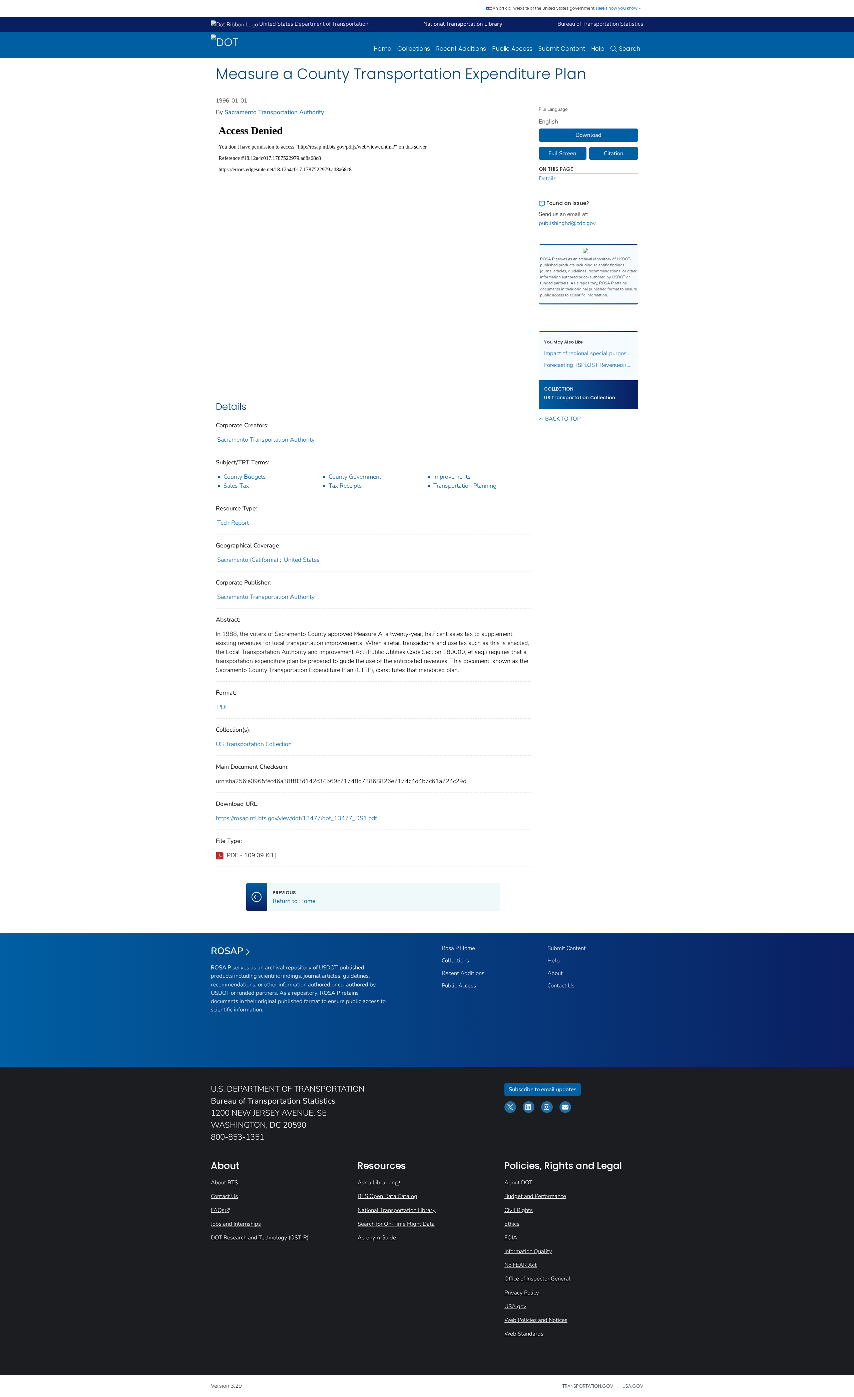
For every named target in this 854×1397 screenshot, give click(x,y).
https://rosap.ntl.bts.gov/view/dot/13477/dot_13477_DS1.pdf (296, 818)
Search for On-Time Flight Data (396, 1224)
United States (302, 560)
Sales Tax (236, 486)
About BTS (224, 1182)
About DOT (518, 1182)
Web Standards (523, 1334)
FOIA (510, 1237)
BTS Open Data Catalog (387, 1196)
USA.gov (515, 1306)
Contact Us (560, 985)
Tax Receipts (345, 486)
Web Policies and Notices (535, 1320)
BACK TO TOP (562, 419)
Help (597, 48)
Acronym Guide (377, 1237)
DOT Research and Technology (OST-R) (260, 1237)
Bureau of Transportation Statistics (600, 24)
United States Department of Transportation (313, 24)
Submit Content (561, 48)
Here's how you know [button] (617, 8)
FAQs (218, 1210)
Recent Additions (461, 48)
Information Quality (528, 1251)
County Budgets (245, 477)
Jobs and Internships (236, 1224)
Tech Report (233, 523)
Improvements (452, 477)
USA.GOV (632, 1386)
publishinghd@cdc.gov (567, 223)
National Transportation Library (397, 1210)
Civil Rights (518, 1210)
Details (547, 178)
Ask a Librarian (376, 1182)
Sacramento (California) (247, 560)
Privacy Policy (521, 1293)
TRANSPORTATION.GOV (587, 1386)
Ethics (511, 1224)
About (555, 973)
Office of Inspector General (537, 1279)
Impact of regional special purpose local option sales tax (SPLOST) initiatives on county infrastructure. (588, 353)
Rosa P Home (458, 948)
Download (588, 135)
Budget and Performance (535, 1196)
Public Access (512, 48)
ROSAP (227, 951)
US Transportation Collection (254, 744)
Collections (413, 48)
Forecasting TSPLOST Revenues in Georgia (588, 365)
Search (629, 48)
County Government (355, 477)
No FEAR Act (520, 1265)
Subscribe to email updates (542, 1089)
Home (382, 48)
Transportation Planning (464, 486)
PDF (223, 707)
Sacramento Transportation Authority (274, 112)
